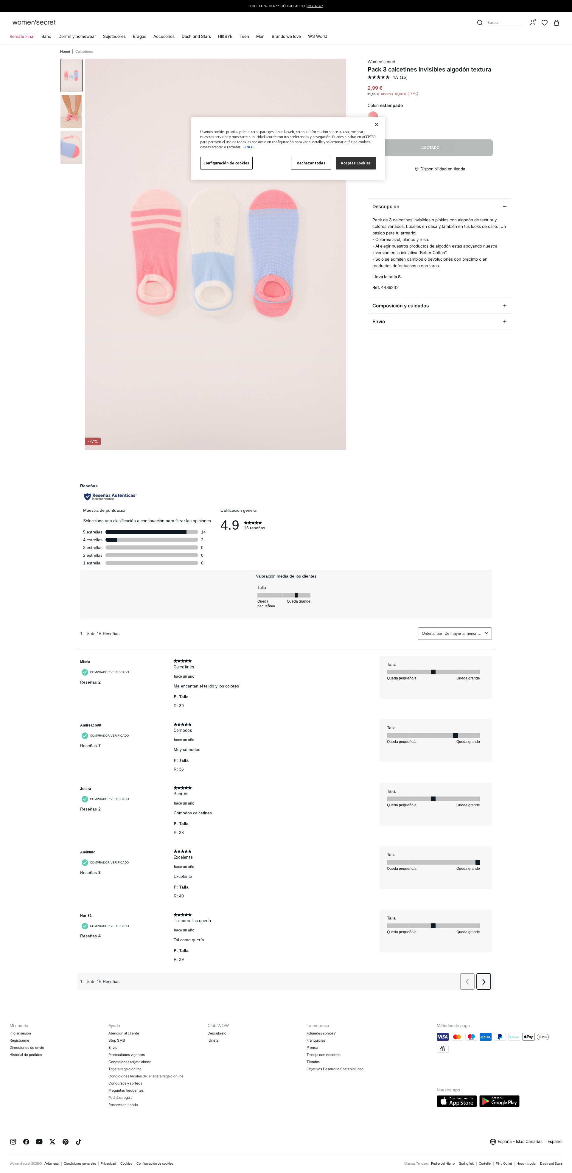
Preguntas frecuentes (126, 1090)
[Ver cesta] (556, 22)
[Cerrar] (376, 124)
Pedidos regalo (120, 1097)
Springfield (466, 1163)
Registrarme (19, 1040)
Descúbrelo (217, 1033)
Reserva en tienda (123, 1104)
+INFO (248, 147)
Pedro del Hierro (443, 1163)
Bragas (139, 36)
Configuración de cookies (154, 1163)
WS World (317, 36)
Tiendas (313, 1062)
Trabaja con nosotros (324, 1054)
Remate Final (22, 36)
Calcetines (84, 51)
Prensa (312, 1047)
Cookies (126, 1163)
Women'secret (381, 61)
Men (260, 36)
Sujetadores (114, 36)
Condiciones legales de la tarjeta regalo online (146, 1076)
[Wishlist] (545, 22)
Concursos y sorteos (125, 1083)
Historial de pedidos (26, 1054)
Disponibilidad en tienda (442, 168)
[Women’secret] (34, 22)
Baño (46, 36)
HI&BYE (225, 36)
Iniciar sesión (20, 1033)
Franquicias (316, 1040)
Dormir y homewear (77, 36)
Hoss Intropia (526, 1163)
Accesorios (164, 36)
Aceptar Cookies (356, 163)
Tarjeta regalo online (125, 1069)
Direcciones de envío (27, 1047)
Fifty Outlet (504, 1163)
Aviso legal (51, 1163)
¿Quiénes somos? (321, 1033)
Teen (244, 36)
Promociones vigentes (126, 1054)
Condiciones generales (80, 1163)
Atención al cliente (123, 1033)
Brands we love (286, 36)
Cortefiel (485, 1163)
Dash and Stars (196, 36)
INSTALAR (315, 6)
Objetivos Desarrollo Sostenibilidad (335, 1069)
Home (65, 51)
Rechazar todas (311, 163)
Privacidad (108, 1163)
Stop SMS (116, 1040)
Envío (112, 1047)
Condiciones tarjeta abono (129, 1062)
